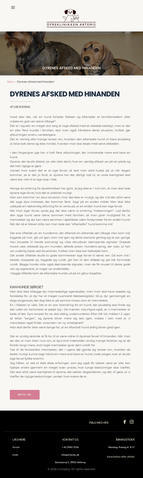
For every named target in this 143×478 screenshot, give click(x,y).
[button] (13, 7)
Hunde (16, 447)
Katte (15, 454)
